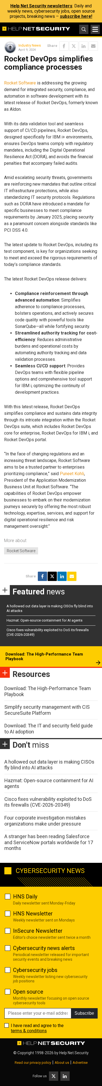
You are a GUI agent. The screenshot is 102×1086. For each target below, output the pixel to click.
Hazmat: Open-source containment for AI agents (44, 620)
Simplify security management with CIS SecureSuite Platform (47, 710)
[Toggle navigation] (95, 29)
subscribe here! (76, 16)
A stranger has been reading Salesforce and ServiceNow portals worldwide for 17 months (48, 842)
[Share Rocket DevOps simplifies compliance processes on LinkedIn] (83, 46)
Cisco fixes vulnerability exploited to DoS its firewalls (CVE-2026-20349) (48, 802)
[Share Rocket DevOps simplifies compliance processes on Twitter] (73, 46)
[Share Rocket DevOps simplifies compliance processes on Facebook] (64, 46)
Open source (28, 991)
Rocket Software (20, 83)
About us (62, 1063)
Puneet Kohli (72, 473)
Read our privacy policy (33, 1063)
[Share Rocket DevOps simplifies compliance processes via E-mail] (93, 46)
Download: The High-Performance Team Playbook (44, 657)
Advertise (80, 1063)
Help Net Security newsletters (41, 5)
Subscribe (84, 1013)
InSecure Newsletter (38, 931)
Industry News (29, 45)
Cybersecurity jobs (35, 970)
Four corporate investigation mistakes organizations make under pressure (45, 821)
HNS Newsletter (33, 913)
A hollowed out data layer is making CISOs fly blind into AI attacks (49, 765)
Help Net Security (74, 1053)
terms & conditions (29, 1030)
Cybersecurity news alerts (44, 948)
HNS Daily (25, 896)
